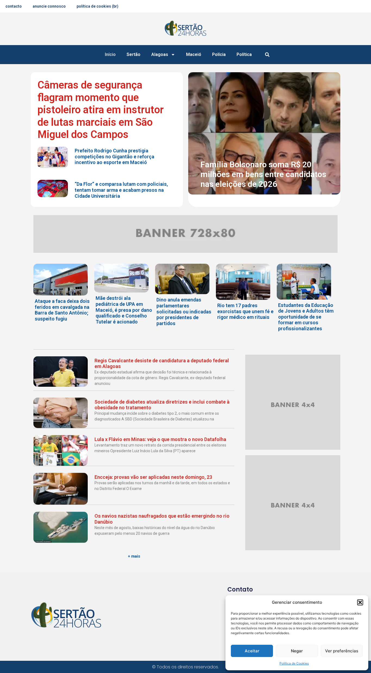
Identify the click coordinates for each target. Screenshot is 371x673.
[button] (360, 602)
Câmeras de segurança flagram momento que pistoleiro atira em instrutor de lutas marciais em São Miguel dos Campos (100, 109)
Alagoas (159, 54)
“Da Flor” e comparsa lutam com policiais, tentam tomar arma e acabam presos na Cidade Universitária (121, 190)
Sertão (133, 54)
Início (110, 54)
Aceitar (252, 650)
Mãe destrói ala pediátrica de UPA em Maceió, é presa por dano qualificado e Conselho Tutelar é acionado (124, 309)
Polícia (219, 54)
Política (244, 54)
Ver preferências (341, 650)
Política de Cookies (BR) (97, 6)
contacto (13, 6)
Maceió (193, 54)
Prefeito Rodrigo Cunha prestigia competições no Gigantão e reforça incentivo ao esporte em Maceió (114, 156)
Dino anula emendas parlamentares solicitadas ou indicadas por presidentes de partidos (183, 311)
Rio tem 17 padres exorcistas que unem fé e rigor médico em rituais (245, 311)
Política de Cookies (294, 663)
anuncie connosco (49, 6)
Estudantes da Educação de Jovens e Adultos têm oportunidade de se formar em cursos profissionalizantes (306, 316)
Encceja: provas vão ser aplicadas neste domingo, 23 (153, 477)
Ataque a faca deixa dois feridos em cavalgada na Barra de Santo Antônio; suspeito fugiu (62, 310)
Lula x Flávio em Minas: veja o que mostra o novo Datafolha (160, 439)
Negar (297, 650)
